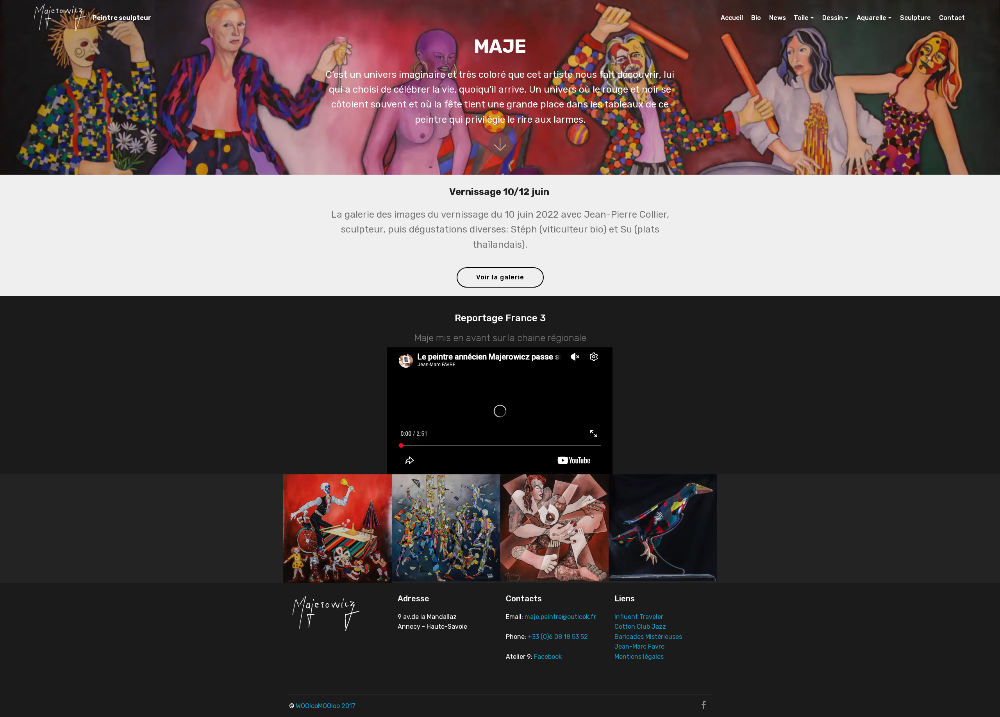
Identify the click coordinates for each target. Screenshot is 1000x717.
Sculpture (915, 17)
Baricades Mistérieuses (648, 636)
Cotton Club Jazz (640, 626)
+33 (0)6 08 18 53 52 (558, 636)
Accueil (732, 17)
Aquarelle (871, 17)
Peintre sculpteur (122, 17)
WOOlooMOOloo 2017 (325, 706)
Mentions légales (639, 656)
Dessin (832, 17)
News (777, 17)
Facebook (548, 656)
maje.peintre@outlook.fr (561, 616)
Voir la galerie (500, 277)
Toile (801, 17)
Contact (952, 17)
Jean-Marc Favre (639, 646)
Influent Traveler (638, 616)
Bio (756, 17)
